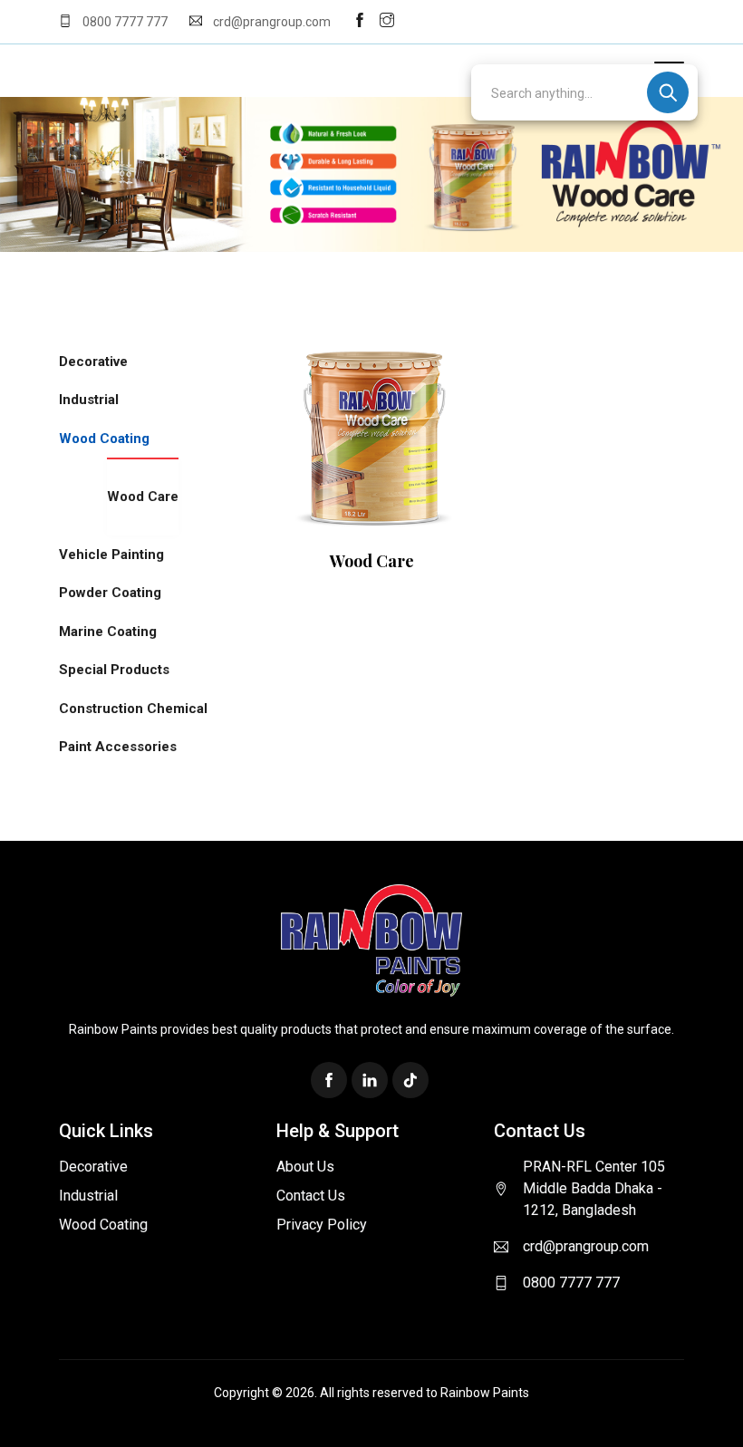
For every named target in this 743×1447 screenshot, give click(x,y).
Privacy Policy (321, 1224)
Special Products (114, 669)
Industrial (89, 399)
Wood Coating (104, 438)
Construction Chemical (133, 708)
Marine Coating (108, 631)
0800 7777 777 (125, 21)
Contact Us (310, 1195)
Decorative (93, 361)
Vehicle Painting (111, 554)
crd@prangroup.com (270, 21)
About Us (305, 1166)
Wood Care (143, 496)
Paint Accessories (118, 746)
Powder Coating (110, 592)
